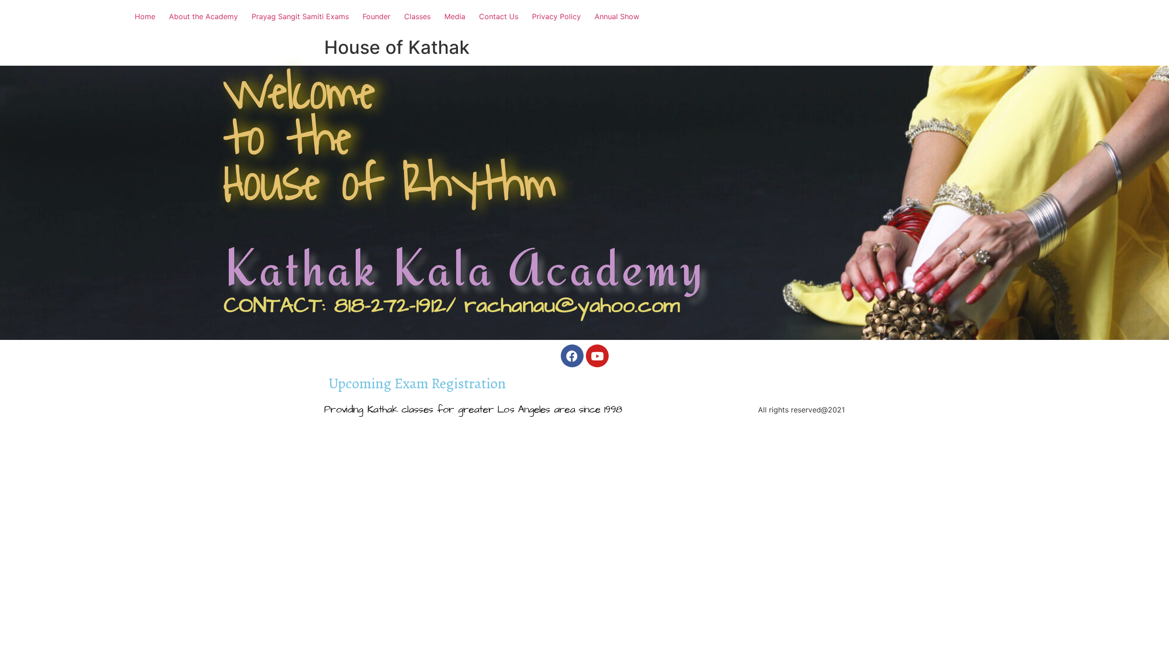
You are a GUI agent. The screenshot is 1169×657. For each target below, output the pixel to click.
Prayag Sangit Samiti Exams (300, 16)
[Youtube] (597, 355)
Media (454, 16)
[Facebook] (572, 355)
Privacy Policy (556, 16)
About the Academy (203, 16)
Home (145, 16)
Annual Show (617, 16)
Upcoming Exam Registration (417, 383)
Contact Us (498, 16)
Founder (376, 16)
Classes (417, 16)
